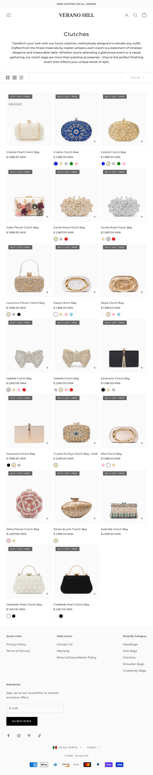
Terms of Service (18, 651)
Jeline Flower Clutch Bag (22, 529)
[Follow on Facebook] (8, 736)
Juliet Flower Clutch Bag (22, 227)
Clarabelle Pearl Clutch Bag (24, 604)
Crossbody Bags (134, 670)
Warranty (63, 651)
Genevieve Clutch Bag (115, 378)
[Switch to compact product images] (21, 77)
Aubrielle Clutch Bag (114, 529)
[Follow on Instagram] (19, 736)
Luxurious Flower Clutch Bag (25, 302)
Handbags (130, 644)
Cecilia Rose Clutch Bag (69, 227)
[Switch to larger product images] (8, 77)
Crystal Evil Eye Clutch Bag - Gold (75, 453)
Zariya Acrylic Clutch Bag (70, 529)
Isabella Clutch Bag (18, 378)
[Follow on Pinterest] (29, 736)
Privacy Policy (16, 644)
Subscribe (22, 721)
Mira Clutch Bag (111, 453)
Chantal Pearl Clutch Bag (22, 152)
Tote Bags (130, 651)
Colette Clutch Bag (66, 152)
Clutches (129, 657)
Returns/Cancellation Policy (76, 657)
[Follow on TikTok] (39, 736)
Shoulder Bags (133, 664)
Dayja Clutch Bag (65, 302)
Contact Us (65, 644)
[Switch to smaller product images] (14, 77)
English (91, 747)
